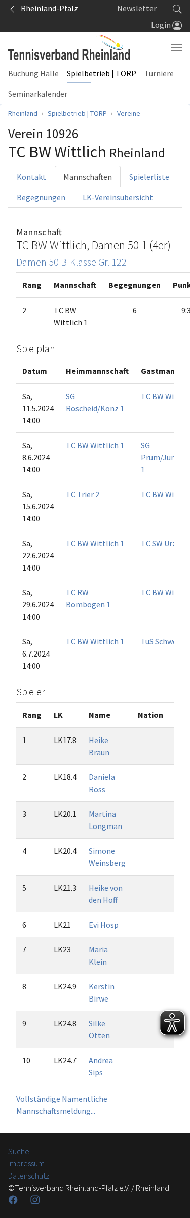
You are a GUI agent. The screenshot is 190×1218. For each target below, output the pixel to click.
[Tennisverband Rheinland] (69, 47)
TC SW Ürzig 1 (164, 543)
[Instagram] (36, 1200)
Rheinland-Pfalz (47, 8)
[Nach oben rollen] (170, 1198)
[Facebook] (14, 1200)
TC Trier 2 (82, 494)
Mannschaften (87, 176)
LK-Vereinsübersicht (118, 197)
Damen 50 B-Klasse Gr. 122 (71, 261)
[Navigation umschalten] (176, 47)
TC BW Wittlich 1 (95, 445)
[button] (177, 8)
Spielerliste (149, 176)
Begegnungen (41, 197)
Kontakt (31, 176)
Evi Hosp (104, 925)
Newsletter (137, 8)
